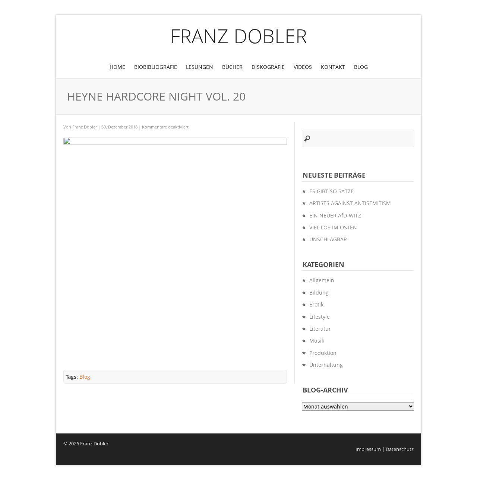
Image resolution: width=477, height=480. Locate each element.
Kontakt (333, 66)
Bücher (232, 66)
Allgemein (321, 280)
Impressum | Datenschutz (385, 449)
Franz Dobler (238, 35)
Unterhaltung (326, 364)
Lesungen (199, 66)
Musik (316, 340)
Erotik (316, 304)
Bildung (319, 292)
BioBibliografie (155, 66)
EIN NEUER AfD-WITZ (335, 215)
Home (117, 66)
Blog (361, 66)
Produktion (323, 352)
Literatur (320, 328)
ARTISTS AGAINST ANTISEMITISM (350, 203)
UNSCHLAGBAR (328, 239)
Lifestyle (319, 316)
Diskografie (268, 66)
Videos (303, 66)
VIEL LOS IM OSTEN (333, 227)
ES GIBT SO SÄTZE (331, 191)
